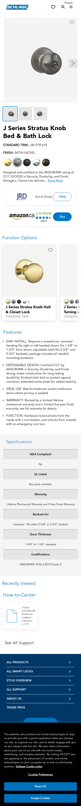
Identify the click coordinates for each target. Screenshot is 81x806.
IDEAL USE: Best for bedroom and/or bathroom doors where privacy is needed (39, 391)
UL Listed (40, 474)
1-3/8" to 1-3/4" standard (40, 544)
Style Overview (19, 680)
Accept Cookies (40, 798)
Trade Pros (16, 707)
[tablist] (40, 113)
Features (12, 332)
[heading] (40, 595)
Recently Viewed (18, 583)
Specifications (19, 442)
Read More (55, 180)
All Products (17, 662)
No (40, 464)
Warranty (40, 494)
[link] (62, 196)
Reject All (40, 786)
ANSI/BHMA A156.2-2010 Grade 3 (40, 564)
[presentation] (29, 312)
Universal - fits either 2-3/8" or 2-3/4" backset (40, 524)
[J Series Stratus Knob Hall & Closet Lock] (29, 270)
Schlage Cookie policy (29, 766)
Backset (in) (40, 514)
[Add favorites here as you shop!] (53, 6)
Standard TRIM (17, 317)
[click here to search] (63, 7)
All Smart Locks (20, 671)
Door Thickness (40, 534)
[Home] (17, 7)
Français (69, 3)
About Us (14, 698)
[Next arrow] (73, 63)
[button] (72, 22)
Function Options (19, 238)
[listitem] (7, 162)
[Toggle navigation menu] (71, 7)
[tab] (10, 113)
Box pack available (40, 484)
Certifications (40, 554)
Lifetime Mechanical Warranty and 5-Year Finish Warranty (41, 504)
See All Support (19, 643)
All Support (16, 689)
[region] (40, 764)
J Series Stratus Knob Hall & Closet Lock (28, 310)
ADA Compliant (40, 454)
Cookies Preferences (40, 775)
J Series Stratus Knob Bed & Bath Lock (34, 132)
